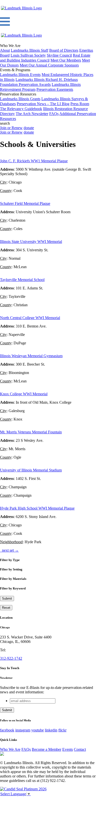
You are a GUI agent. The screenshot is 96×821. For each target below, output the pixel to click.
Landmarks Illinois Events (20, 74)
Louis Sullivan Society (28, 55)
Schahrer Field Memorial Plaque (25, 203)
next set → (9, 550)
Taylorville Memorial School (22, 280)
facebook (7, 730)
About (5, 50)
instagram (22, 730)
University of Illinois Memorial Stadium (31, 470)
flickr (62, 730)
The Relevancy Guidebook (21, 109)
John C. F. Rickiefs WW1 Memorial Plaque (34, 161)
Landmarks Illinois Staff (29, 50)
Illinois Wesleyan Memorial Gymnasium (31, 356)
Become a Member (46, 749)
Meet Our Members (65, 60)
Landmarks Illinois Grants (20, 99)
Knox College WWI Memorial (24, 394)
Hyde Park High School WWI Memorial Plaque (37, 508)
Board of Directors (63, 50)
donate (29, 128)
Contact (80, 749)
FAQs (54, 114)
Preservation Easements (54, 89)
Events (67, 749)
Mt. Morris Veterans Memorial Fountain (31, 432)
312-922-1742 (11, 658)
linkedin (51, 730)
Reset (6, 608)
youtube (37, 730)
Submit (7, 598)
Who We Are (10, 749)
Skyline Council (59, 55)
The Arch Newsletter (32, 114)
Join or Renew (11, 128)
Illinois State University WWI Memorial (31, 241)
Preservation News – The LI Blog (43, 104)
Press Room (79, 104)
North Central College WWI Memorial (30, 318)
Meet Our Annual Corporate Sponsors (49, 65)
